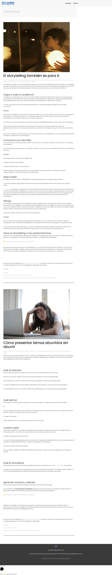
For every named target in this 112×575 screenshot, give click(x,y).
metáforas (6, 81)
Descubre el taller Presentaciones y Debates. (20, 241)
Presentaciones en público (36, 80)
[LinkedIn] (56, 546)
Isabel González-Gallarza (31, 263)
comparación (45, 351)
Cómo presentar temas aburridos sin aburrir (35, 344)
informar (71, 80)
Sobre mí (75, 3)
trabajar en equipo (30, 81)
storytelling (22, 81)
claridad (40, 351)
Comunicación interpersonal (21, 80)
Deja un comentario (8, 80)
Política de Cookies (59, 558)
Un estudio (7, 189)
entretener (65, 80)
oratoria (11, 81)
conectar (54, 80)
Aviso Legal (67, 558)
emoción (60, 80)
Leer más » (6, 272)
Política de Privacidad (47, 558)
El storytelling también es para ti (31, 75)
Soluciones (68, 3)
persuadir (16, 81)
